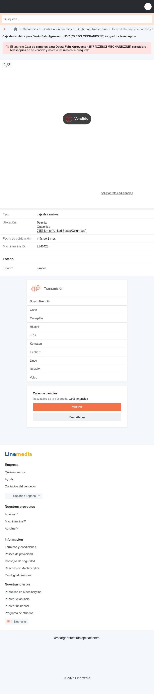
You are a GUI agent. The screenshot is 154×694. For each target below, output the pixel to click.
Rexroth (35, 369)
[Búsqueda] (148, 19)
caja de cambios (47, 214)
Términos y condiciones (20, 547)
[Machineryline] (15, 29)
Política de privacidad (19, 554)
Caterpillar (36, 318)
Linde (33, 360)
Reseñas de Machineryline (22, 568)
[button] (148, 6)
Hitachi (34, 326)
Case (33, 309)
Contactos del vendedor (20, 486)
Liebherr (35, 352)
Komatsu (36, 343)
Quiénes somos (15, 472)
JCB (33, 335)
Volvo (33, 377)
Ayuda (9, 479)
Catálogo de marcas (18, 575)
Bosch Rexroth (40, 301)
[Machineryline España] (28, 6)
